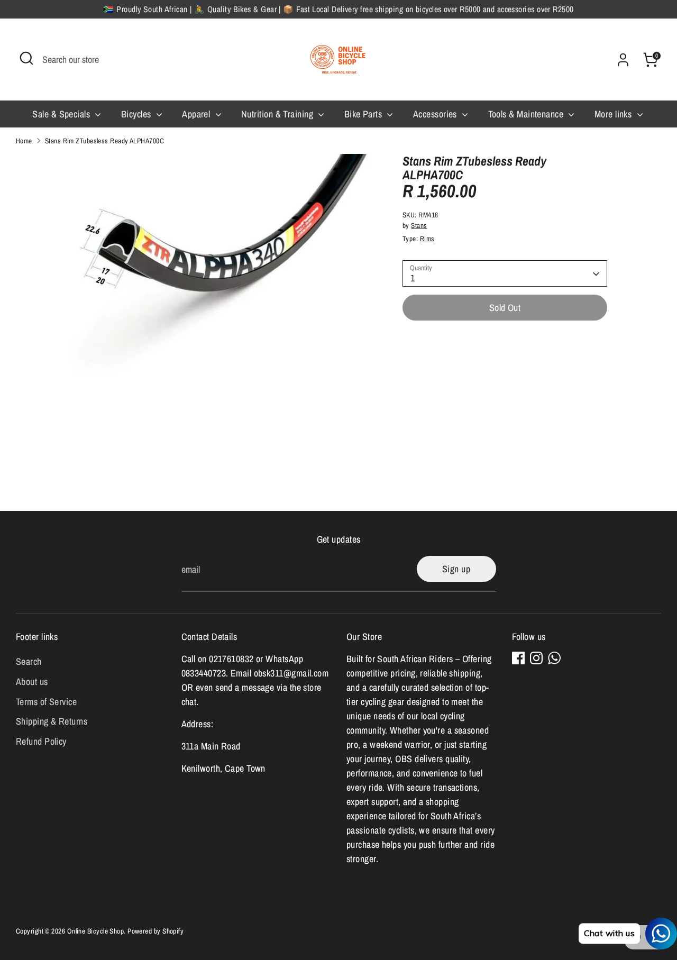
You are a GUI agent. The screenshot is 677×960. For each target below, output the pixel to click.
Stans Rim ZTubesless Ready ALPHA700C (104, 140)
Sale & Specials (62, 114)
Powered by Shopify (155, 931)
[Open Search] (26, 58)
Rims (427, 239)
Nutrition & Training (278, 114)
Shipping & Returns (51, 721)
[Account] (623, 59)
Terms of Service (46, 701)
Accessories (436, 114)
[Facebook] (518, 658)
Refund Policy (41, 741)
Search (29, 661)
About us (32, 681)
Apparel (197, 114)
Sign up (456, 568)
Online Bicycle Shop (95, 931)
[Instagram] (536, 658)
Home (24, 140)
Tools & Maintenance (527, 114)
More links (614, 114)
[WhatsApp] (554, 658)
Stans (419, 226)
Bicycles (137, 114)
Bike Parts (364, 114)
